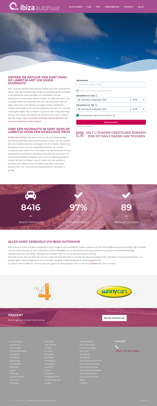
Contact (128, 7)
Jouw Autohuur (50, 400)
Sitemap (144, 400)
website (94, 263)
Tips (98, 7)
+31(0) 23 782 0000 (127, 351)
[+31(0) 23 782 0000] (117, 347)
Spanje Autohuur (35, 400)
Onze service (112, 7)
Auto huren (75, 7)
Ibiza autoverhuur (18, 137)
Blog (141, 7)
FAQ (89, 7)
